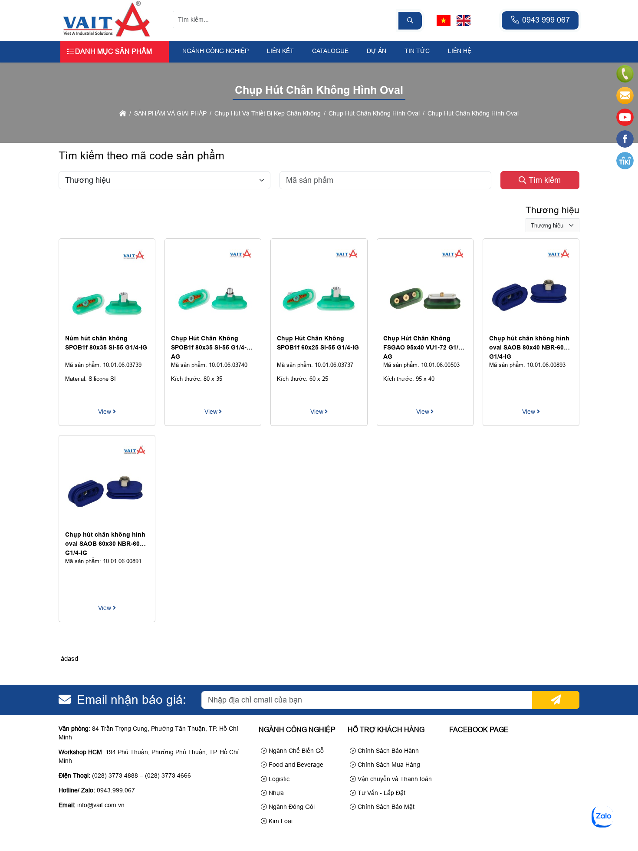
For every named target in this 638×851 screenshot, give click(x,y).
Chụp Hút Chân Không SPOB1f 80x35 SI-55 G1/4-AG (209, 347)
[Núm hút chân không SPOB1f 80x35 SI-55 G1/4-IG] (107, 326)
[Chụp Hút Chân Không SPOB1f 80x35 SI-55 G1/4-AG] (213, 326)
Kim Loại (280, 821)
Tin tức (417, 50)
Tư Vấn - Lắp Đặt (380, 792)
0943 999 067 (545, 20)
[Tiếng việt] (444, 20)
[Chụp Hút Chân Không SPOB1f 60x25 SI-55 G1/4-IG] (319, 326)
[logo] (106, 36)
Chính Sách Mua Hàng (388, 764)
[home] (122, 113)
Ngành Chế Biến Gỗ (295, 750)
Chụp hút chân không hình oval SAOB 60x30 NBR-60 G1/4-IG (105, 543)
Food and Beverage (295, 764)
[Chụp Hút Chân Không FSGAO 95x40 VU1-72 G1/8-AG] (425, 326)
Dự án (376, 50)
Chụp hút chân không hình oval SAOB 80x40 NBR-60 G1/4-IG (529, 347)
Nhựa (275, 792)
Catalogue (330, 50)
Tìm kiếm (543, 180)
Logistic (278, 778)
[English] (463, 20)
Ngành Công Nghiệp (215, 50)
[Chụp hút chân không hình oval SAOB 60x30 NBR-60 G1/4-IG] (107, 523)
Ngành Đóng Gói (291, 806)
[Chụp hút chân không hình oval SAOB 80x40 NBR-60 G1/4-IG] (531, 326)
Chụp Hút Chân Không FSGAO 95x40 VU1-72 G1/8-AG (423, 347)
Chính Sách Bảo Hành (387, 750)
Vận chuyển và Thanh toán (394, 778)
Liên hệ (459, 50)
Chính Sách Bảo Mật (385, 806)
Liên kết (280, 50)
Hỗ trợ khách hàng (386, 729)
